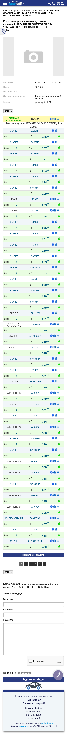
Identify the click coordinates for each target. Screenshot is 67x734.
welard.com (47, 723)
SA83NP (35, 131)
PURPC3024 (35, 381)
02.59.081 (35, 324)
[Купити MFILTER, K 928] (59, 352)
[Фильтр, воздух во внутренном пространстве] (54, 324)
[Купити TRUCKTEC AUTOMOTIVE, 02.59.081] (59, 329)
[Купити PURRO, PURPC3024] (59, 386)
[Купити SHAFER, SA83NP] (59, 136)
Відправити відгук (33, 679)
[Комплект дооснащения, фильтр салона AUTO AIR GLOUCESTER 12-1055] (33, 56)
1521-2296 (35, 313)
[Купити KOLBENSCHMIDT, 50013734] (59, 523)
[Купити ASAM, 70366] (59, 204)
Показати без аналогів (33, 555)
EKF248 (35, 404)
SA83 (35, 165)
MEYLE (13, 541)
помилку (23, 726)
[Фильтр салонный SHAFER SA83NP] (56, 130)
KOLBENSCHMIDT (14, 518)
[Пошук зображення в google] (54, 119)
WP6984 (35, 393)
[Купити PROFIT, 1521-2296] (59, 318)
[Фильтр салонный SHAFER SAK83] (56, 369)
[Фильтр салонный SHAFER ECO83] (56, 415)
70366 (35, 199)
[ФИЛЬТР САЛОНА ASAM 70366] (54, 198)
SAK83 (35, 370)
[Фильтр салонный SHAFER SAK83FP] (56, 358)
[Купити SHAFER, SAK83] (59, 375)
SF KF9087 (35, 336)
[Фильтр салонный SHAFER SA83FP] (56, 255)
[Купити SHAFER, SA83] (59, 170)
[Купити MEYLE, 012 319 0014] (59, 546)
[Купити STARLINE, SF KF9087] (59, 341)
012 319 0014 (35, 541)
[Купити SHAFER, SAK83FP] (59, 364)
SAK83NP (35, 188)
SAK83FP (35, 358)
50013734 (35, 518)
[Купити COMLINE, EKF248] (59, 409)
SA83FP (35, 256)
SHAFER (14, 131)
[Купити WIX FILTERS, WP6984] (59, 398)
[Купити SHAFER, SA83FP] (59, 261)
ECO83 (35, 415)
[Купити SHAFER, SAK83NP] (59, 193)
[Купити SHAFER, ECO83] (59, 421)
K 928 (35, 347)
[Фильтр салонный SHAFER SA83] (56, 164)
